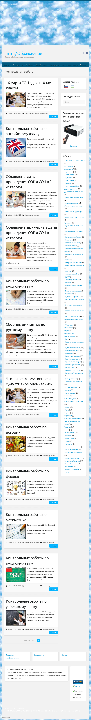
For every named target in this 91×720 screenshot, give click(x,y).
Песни (66, 339)
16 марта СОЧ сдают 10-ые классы (28, 85)
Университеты (18, 65)
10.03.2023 (17, 456)
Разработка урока (70, 387)
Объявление (68, 325)
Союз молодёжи (70, 399)
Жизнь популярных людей (73, 206)
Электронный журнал (40, 113)
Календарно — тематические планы (64, 65)
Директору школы (70, 189)
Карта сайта (39, 655)
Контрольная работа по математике (26, 517)
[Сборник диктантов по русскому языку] (16, 341)
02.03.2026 (17, 161)
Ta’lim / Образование (23, 53)
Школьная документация (73, 452)
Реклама (67, 390)
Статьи (66, 407)
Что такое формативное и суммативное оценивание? (29, 381)
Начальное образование (47, 360)
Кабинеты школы (70, 245)
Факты (66, 441)
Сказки (66, 396)
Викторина (68, 183)
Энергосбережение (71, 464)
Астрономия (68, 166)
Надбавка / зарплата (71, 297)
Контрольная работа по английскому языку (26, 131)
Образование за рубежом (73, 319)
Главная (7, 65)
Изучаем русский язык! (72, 237)
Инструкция (68, 240)
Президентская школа (72, 370)
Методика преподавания (73, 285)
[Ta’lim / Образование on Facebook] (83, 53)
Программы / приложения (73, 373)
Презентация (69, 367)
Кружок (67, 277)
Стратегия (68, 416)
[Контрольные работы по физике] (16, 487)
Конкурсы (67, 271)
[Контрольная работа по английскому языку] (16, 147)
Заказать (73, 146)
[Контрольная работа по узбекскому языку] (16, 618)
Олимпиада (68, 328)
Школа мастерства (71, 450)
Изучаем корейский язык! (73, 231)
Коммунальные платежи (73, 263)
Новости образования (72, 316)
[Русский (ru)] (66, 86)
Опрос (66, 331)
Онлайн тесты (41, 65)
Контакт (83, 65)
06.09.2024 (17, 360)
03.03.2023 (17, 542)
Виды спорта (69, 180)
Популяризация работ (72, 359)
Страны (67, 413)
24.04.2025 (17, 269)
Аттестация (68, 169)
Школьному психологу (72, 458)
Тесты (66, 430)
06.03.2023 (17, 499)
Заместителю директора (73, 211)
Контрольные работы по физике (27, 473)
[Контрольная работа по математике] (16, 531)
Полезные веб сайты (71, 350)
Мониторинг (29, 113)
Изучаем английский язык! (73, 226)
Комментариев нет (49, 161)
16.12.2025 (17, 215)
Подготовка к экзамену (72, 348)
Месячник (67, 282)
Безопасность (69, 175)
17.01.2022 (17, 629)
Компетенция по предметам (74, 265)
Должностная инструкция (73, 192)
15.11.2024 (17, 309)
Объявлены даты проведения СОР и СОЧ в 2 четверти (29, 181)
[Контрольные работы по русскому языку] (16, 297)
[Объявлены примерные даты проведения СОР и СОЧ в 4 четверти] (16, 250)
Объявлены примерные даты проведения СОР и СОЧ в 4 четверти (31, 232)
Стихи (66, 410)
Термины (67, 427)
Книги (66, 260)
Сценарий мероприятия (72, 418)
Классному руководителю (73, 254)
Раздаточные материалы (73, 382)
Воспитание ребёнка (71, 186)
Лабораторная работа (72, 280)
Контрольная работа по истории (26, 429)
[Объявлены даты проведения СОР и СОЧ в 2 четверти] (16, 199)
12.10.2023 (17, 415)
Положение (68, 353)
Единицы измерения (71, 203)
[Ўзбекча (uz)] (72, 86)
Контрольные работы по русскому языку (27, 283)
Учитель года (69, 438)
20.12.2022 (17, 586)
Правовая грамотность (72, 365)
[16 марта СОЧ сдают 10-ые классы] (16, 99)
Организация (69, 333)
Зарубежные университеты (74, 217)
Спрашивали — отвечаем (73, 401)
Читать (53, 116)
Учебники (29, 65)
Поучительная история (72, 362)
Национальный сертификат (74, 299)
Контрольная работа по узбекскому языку (26, 604)
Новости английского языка (74, 311)
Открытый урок (69, 336)
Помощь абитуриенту (72, 356)
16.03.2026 (17, 113)
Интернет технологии (72, 243)
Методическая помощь (72, 291)
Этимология (68, 467)
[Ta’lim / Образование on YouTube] (87, 53)
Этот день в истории (71, 469)
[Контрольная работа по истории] (16, 444)
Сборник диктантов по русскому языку (25, 327)
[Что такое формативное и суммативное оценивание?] (16, 395)
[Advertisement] (45, 27)
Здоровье (67, 223)
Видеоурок (68, 177)
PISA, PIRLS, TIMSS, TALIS (74, 160)
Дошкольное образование (73, 197)
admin (10, 113)
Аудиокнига (68, 172)
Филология (9, 363)
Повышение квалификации (74, 342)
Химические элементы (72, 447)
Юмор (66, 472)
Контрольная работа (32, 161)
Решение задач (69, 393)
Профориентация (70, 379)
